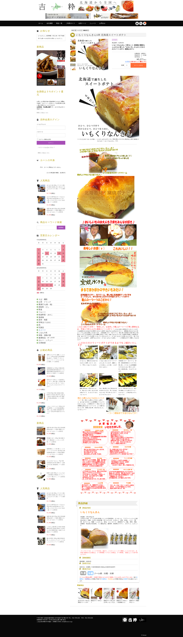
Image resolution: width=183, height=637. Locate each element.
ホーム (41, 23)
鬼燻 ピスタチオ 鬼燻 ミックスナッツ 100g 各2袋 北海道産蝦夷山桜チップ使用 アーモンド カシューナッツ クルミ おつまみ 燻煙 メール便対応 (56, 358)
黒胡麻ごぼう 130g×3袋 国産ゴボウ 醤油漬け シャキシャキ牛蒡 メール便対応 (56, 440)
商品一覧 (59, 23)
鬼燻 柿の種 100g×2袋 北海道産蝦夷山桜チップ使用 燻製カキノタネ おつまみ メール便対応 (56, 210)
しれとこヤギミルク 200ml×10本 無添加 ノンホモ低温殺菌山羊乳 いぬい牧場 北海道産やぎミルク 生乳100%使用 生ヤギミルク (56, 410)
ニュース (93, 23)
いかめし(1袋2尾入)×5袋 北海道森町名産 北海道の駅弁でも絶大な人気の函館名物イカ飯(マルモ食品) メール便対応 (56, 529)
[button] (51, 64)
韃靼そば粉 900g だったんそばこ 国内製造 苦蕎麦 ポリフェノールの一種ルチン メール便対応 (56, 474)
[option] (73, 42)
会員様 (127, 61)
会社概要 (50, 23)
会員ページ (82, 23)
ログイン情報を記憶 (45, 139)
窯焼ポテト (86, 30)
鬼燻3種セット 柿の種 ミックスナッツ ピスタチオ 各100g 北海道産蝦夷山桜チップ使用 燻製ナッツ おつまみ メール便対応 (56, 451)
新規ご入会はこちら (42, 112)
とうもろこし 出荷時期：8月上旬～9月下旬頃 (51, 35)
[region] (51, 68)
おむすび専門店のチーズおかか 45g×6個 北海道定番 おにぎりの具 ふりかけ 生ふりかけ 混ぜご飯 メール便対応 (56, 199)
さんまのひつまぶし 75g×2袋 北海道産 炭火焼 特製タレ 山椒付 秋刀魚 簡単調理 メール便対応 (56, 463)
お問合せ (102, 23)
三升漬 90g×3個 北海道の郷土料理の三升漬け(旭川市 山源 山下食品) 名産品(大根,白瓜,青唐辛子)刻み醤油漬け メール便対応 (56, 396)
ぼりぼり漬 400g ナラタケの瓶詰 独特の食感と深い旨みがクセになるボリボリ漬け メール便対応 (56, 188)
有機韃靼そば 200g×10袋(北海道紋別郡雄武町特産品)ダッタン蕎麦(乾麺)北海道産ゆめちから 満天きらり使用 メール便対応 (56, 370)
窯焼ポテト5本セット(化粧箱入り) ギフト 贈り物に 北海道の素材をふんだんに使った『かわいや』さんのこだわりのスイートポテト (56, 383)
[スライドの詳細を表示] (67, 16)
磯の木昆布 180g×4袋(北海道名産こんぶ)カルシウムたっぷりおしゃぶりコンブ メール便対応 (56, 540)
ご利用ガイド (70, 23)
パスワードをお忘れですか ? (46, 147)
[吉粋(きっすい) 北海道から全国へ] (85, 10)
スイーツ (79, 30)
